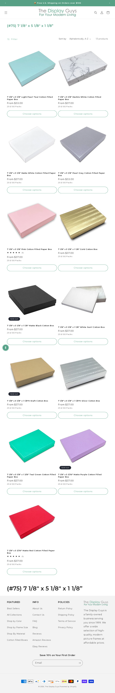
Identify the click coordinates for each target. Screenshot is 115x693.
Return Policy (65, 608)
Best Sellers (13, 608)
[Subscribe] (79, 663)
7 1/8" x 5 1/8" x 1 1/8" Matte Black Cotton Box (30, 325)
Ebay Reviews (40, 646)
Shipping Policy (66, 615)
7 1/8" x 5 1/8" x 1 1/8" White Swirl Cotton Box (81, 327)
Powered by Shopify (68, 687)
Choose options (32, 113)
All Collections (14, 615)
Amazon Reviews (42, 640)
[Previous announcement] (5, 3)
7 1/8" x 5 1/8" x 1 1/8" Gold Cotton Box (77, 249)
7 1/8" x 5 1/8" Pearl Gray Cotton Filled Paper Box (81, 174)
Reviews (37, 633)
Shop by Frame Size (17, 627)
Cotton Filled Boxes (17, 640)
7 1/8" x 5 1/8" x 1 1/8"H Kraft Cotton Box (27, 401)
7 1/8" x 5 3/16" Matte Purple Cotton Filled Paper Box (80, 475)
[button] (6, 13)
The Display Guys (52, 687)
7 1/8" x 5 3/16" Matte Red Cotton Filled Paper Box (31, 551)
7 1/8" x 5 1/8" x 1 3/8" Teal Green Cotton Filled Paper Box (31, 475)
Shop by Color (14, 621)
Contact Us (38, 615)
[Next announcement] (109, 3)
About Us (37, 608)
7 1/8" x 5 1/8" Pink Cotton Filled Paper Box (29, 249)
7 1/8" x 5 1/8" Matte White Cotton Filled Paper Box (31, 174)
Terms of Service (67, 621)
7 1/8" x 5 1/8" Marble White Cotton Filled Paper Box (79, 98)
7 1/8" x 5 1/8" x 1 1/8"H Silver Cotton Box (79, 401)
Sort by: (63, 39)
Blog (35, 627)
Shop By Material (16, 633)
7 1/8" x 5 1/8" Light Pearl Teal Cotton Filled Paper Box (30, 98)
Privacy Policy (65, 627)
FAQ (35, 621)
